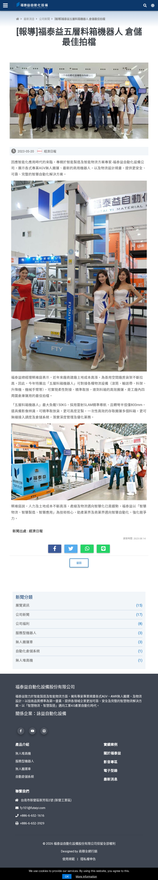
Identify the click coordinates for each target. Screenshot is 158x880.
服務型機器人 (77, 633)
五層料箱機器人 (27, 405)
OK (67, 876)
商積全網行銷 (88, 851)
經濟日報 (36, 531)
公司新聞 (44, 18)
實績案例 (111, 744)
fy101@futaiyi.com (32, 808)
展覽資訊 (77, 605)
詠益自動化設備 (51, 713)
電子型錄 (111, 771)
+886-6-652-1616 (32, 815)
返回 (79, 562)
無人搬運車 (77, 642)
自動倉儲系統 (24, 776)
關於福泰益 (112, 753)
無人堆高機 (77, 660)
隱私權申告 (88, 859)
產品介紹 (22, 744)
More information (86, 876)
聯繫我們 (22, 791)
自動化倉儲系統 (77, 651)
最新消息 (29, 18)
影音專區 (111, 762)
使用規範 (68, 859)
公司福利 (77, 624)
